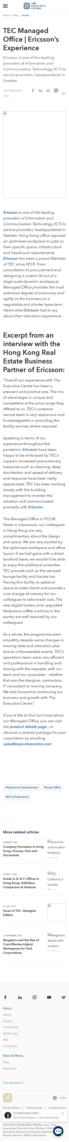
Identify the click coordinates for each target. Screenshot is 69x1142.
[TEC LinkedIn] (20, 997)
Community (10, 1046)
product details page (29, 727)
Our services (12, 1082)
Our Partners (10, 1027)
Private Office (52, 787)
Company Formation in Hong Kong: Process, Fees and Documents (23, 851)
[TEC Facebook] (5, 997)
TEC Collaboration (17, 797)
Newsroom (9, 1068)
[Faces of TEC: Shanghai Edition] (57, 912)
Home (6, 15)
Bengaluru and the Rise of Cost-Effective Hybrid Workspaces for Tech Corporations (21, 946)
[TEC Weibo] (63, 997)
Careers (7, 1021)
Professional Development (21, 787)
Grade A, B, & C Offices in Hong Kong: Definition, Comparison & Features (21, 883)
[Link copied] (63, 93)
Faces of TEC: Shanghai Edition (19, 913)
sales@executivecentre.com (27, 744)
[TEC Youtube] (49, 997)
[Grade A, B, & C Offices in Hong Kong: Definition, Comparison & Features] (57, 880)
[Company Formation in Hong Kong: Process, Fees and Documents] (57, 848)
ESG (5, 1040)
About (7, 1015)
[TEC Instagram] (34, 997)
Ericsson (10, 212)
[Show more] (5, 5)
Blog (15, 15)
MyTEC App (10, 1033)
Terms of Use (34, 1108)
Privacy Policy (11, 1108)
